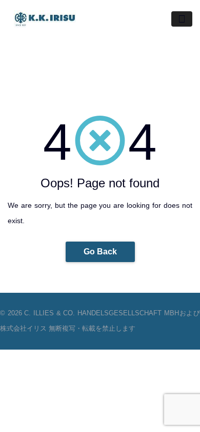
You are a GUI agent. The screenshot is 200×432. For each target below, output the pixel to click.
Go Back (100, 251)
